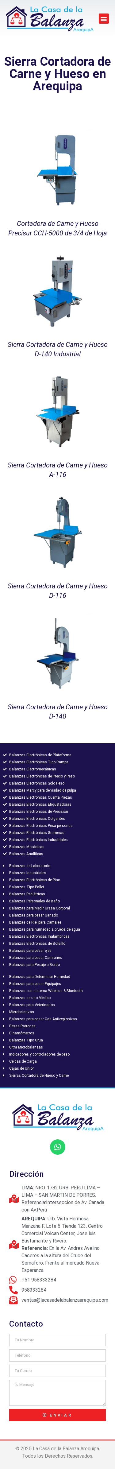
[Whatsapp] (57, 1147)
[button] (104, 19)
